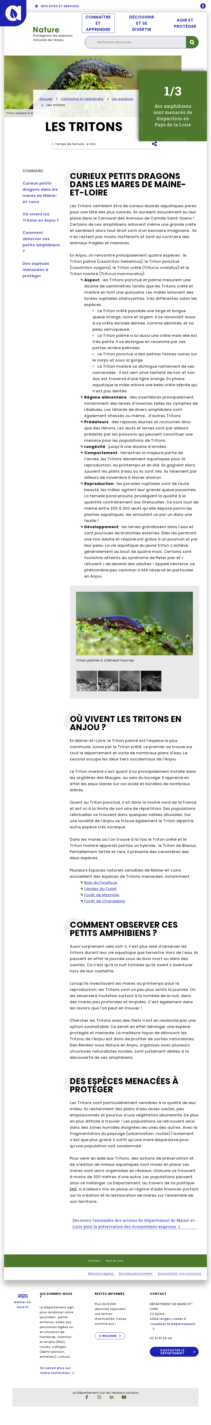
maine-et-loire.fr (23, 1304)
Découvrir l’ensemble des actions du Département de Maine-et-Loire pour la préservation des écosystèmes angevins (134, 1223)
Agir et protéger (185, 23)
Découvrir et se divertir (141, 23)
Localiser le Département (172, 1324)
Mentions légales (101, 1273)
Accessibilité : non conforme (179, 1273)
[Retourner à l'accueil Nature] (55, 30)
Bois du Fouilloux (100, 882)
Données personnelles (135, 1273)
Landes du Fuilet (100, 888)
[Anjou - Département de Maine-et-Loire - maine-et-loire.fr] (13, 13)
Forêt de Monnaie (101, 894)
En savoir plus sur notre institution (55, 1370)
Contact (94, 1260)
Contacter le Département (172, 1351)
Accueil (46, 98)
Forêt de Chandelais (104, 901)
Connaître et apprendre (98, 23)
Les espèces (123, 98)
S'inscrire (108, 1336)
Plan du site (114, 1260)
